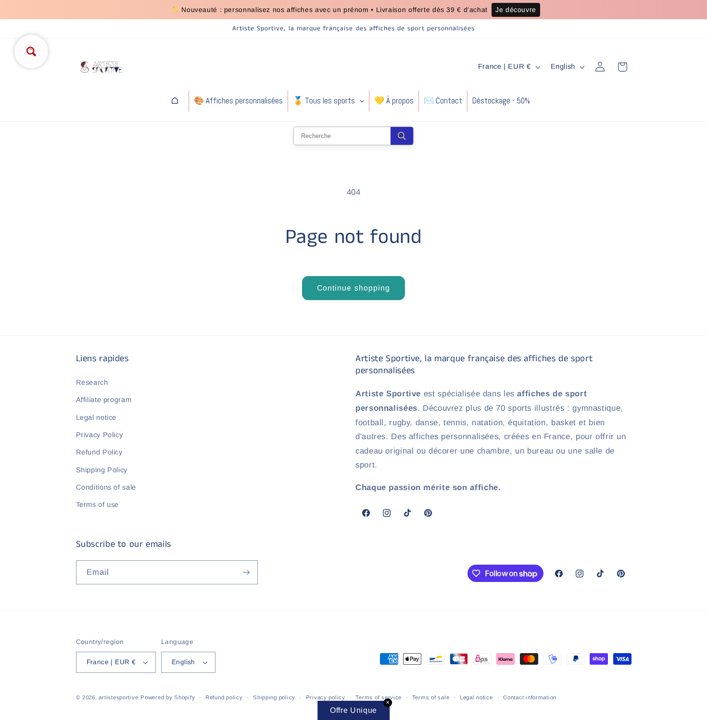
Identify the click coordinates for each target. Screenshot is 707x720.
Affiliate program (104, 400)
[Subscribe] (246, 572)
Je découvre (515, 9)
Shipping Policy (101, 470)
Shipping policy (274, 697)
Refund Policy (99, 452)
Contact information (529, 697)
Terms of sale (431, 697)
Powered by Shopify (167, 697)
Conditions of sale (106, 487)
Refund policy (224, 697)
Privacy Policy (99, 435)
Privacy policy (325, 697)
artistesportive (118, 697)
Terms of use (97, 504)
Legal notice (96, 417)
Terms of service (378, 697)
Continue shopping (353, 288)
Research (92, 382)
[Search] (402, 136)
